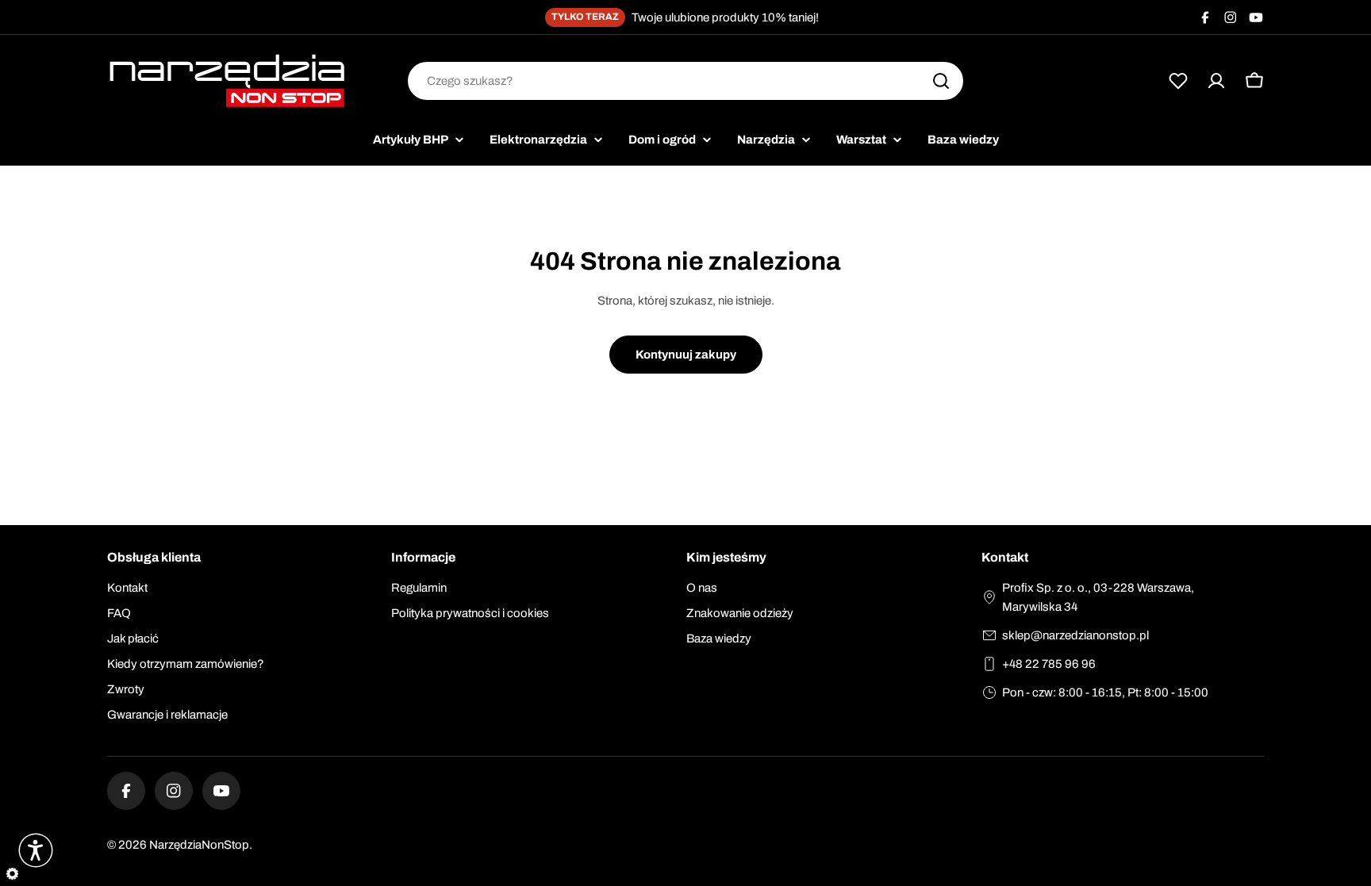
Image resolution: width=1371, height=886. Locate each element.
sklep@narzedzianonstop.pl (1075, 635)
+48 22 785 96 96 (1049, 664)
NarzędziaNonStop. (200, 844)
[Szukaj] (940, 80)
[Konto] (1216, 80)
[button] (36, 850)
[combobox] (685, 81)
